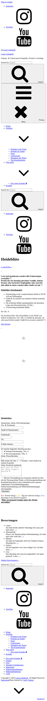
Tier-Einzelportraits (18, 160)
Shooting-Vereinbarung (15, 665)
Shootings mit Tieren (18, 158)
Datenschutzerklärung (14, 669)
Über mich (10, 650)
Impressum (10, 667)
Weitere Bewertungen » (10, 560)
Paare (13, 154)
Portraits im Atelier (18, 151)
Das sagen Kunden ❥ (19, 183)
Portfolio (9, 634)
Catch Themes (28, 680)
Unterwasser (15, 156)
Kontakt (9, 186)
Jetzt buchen (5, 324)
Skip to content (6, 2)
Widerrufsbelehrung (13, 672)
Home (8, 126)
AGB (8, 674)
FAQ (8, 663)
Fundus (8, 661)
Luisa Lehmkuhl (7, 54)
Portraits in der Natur (19, 149)
